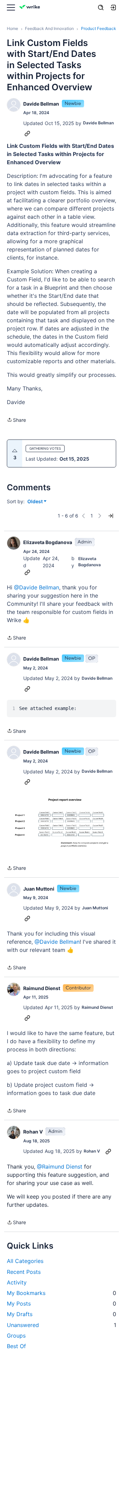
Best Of (16, 1346)
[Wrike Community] (30, 7)
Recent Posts (24, 1271)
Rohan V (33, 1132)
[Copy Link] (27, 133)
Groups (16, 1335)
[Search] (101, 7)
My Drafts (61, 1314)
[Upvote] (15, 451)
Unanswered (61, 1325)
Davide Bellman (41, 104)
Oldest (35, 501)
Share (16, 420)
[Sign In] (113, 7)
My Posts (61, 1303)
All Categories (25, 1261)
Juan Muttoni (38, 889)
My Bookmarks (61, 1293)
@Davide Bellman (36, 587)
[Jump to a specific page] (110, 515)
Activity (17, 1282)
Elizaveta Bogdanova (47, 542)
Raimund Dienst (41, 988)
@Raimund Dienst (59, 1166)
